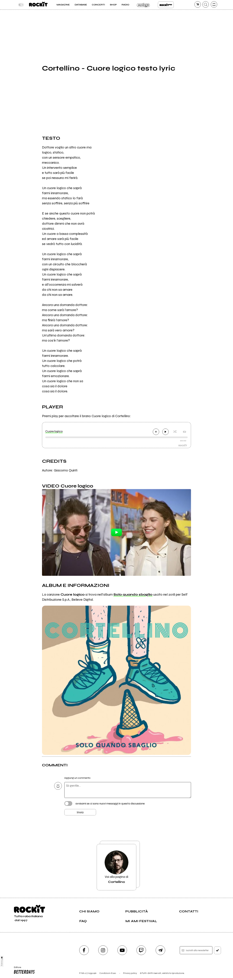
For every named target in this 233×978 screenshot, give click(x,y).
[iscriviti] (217, 950)
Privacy (2, 962)
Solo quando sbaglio (132, 594)
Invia (80, 812)
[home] (38, 5)
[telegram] (160, 950)
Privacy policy (130, 973)
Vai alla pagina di (116, 879)
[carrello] (197, 4)
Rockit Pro (166, 4)
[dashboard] (214, 4)
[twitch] (141, 950)
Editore (16, 968)
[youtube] (122, 950)
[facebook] (84, 950)
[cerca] (205, 4)
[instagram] (103, 950)
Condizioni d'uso (107, 973)
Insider (143, 5)
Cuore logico (54, 431)
